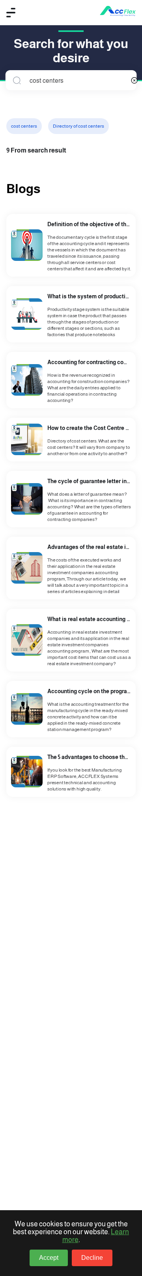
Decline (92, 1257)
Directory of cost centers (78, 126)
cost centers (24, 126)
